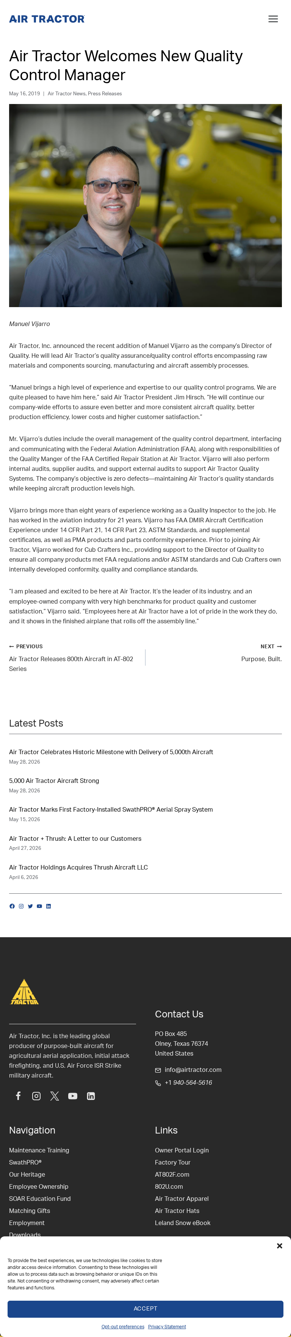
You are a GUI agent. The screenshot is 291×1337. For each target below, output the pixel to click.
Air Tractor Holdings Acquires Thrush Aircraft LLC (78, 868)
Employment (27, 1223)
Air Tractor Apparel (182, 1199)
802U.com (169, 1187)
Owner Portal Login (182, 1151)
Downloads (25, 1235)
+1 (188, 1083)
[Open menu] (273, 18)
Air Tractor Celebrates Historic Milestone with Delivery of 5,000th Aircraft (111, 752)
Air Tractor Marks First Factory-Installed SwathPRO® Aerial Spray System (111, 810)
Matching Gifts (29, 1211)
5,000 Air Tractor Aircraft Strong (54, 781)
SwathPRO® (25, 1163)
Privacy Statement (167, 1327)
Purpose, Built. (261, 653)
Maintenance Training (39, 1151)
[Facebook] (18, 1096)
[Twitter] (54, 1096)
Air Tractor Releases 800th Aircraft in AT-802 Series (71, 658)
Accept (146, 1309)
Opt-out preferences (123, 1327)
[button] (279, 1246)
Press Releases (105, 94)
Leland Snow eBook (182, 1223)
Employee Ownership (39, 1187)
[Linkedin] (91, 1096)
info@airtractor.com (193, 1070)
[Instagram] (36, 1096)
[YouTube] (73, 1096)
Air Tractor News (67, 94)
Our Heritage (27, 1175)
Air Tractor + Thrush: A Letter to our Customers (75, 839)
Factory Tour (173, 1163)
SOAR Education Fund (40, 1199)
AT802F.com (172, 1175)
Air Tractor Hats (177, 1211)
